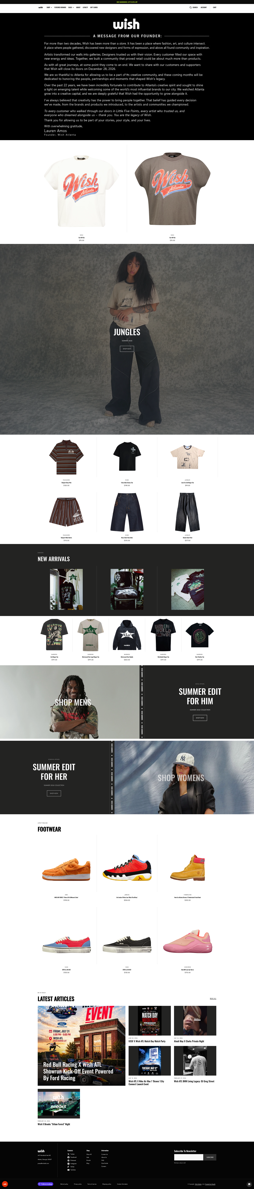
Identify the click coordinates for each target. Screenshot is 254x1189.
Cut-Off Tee (82, 237)
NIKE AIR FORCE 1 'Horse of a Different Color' (66, 897)
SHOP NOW (127, 349)
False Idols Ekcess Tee (127, 483)
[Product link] (81, 194)
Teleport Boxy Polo (66, 483)
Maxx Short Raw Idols (127, 538)
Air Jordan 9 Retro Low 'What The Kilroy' (126, 897)
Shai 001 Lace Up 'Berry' (187, 970)
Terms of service (92, 1184)
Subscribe (210, 1157)
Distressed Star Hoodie (127, 657)
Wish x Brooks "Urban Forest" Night (54, 1124)
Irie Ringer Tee (54, 657)
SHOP (48, 7)
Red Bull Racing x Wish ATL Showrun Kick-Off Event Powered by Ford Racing (78, 1071)
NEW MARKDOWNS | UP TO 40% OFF (127, 2)
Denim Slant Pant (187, 538)
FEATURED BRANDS (60, 7)
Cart (214, 7)
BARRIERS (54, 654)
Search (195, 7)
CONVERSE (187, 967)
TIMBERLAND (187, 895)
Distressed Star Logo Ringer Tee (90, 657)
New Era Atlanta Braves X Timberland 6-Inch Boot (187, 897)
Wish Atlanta (198, 1184)
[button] (40, 339)
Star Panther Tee (199, 657)
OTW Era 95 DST (66, 970)
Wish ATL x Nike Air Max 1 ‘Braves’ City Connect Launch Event (146, 1083)
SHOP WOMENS (181, 777)
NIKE (66, 895)
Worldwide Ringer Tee (163, 657)
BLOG (70, 7)
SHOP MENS (73, 702)
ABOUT (78, 7)
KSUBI (127, 480)
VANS (66, 967)
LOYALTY (85, 7)
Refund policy (64, 1184)
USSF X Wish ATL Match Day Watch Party (147, 1041)
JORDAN (127, 895)
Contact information (122, 1184)
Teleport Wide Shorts (66, 538)
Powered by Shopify (210, 1184)
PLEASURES (66, 480)
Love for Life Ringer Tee (187, 483)
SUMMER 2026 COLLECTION (200, 710)
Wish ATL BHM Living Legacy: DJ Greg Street (194, 1081)
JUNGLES (187, 480)
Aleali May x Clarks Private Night (189, 1041)
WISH (81, 235)
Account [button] (204, 7)
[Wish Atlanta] (41, 7)
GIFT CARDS (94, 7)
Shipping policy (106, 1184)
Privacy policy (78, 1184)
